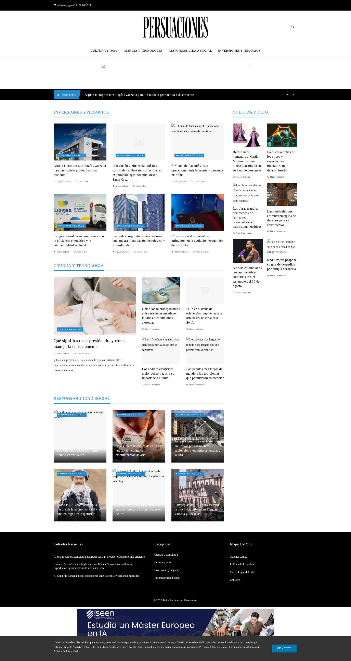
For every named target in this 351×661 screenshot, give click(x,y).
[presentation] (287, 95)
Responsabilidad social (71, 415)
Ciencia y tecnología (70, 329)
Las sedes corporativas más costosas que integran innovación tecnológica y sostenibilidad (139, 240)
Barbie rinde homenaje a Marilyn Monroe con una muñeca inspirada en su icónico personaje (247, 161)
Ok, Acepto (284, 648)
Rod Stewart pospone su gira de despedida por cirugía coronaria (282, 264)
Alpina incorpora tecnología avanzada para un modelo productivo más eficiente (80, 170)
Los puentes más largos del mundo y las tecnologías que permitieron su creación (205, 373)
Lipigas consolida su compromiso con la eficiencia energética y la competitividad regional (80, 240)
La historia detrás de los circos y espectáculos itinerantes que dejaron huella (281, 161)
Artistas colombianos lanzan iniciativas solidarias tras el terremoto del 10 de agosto (247, 277)
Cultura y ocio (162, 562)
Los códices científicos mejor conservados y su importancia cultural (158, 373)
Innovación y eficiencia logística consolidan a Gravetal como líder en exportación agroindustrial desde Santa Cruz (163, 94)
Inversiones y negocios (71, 155)
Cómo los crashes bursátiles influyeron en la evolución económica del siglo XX (197, 240)
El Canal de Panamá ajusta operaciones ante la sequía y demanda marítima (197, 170)
